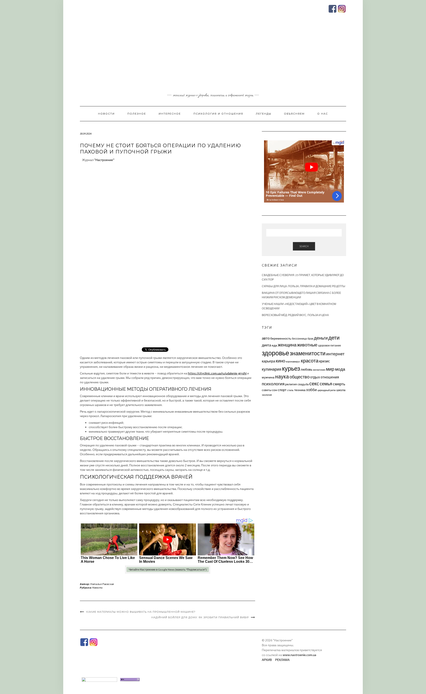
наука (282, 376)
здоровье (275, 353)
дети (333, 337)
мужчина (268, 377)
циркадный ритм (327, 390)
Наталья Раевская (102, 584)
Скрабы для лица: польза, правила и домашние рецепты (303, 286)
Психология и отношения (218, 113)
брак (310, 338)
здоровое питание (329, 345)
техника (300, 390)
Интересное (170, 113)
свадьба (303, 384)
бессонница (299, 338)
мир (330, 369)
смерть (339, 384)
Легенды (263, 113)
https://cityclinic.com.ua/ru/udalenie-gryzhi (217, 373)
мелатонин (319, 369)
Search (304, 246)
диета (266, 345)
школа (340, 390)
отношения (330, 377)
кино (280, 360)
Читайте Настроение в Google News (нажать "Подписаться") (168, 569)
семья (326, 383)
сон (274, 390)
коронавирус (293, 361)
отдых (315, 377)
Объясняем (294, 113)
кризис (324, 361)
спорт (282, 390)
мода (340, 369)
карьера (268, 361)
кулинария (271, 369)
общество (300, 376)
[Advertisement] (213, 58)
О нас (322, 113)
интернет (335, 353)
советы (266, 390)
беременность (280, 338)
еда (274, 345)
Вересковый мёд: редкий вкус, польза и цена (295, 315)
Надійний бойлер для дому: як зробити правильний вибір (200, 617)
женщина (287, 344)
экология (267, 394)
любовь (306, 369)
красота (309, 361)
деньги (321, 337)
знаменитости (307, 353)
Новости (106, 113)
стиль (290, 390)
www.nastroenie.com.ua (299, 655)
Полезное (136, 113)
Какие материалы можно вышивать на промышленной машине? (140, 611)
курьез (291, 368)
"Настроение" (104, 160)
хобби (311, 389)
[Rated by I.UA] (99, 679)
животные (307, 344)
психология (273, 383)
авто (266, 338)
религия (291, 384)
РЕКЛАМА (282, 660)
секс (314, 383)
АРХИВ (267, 660)
